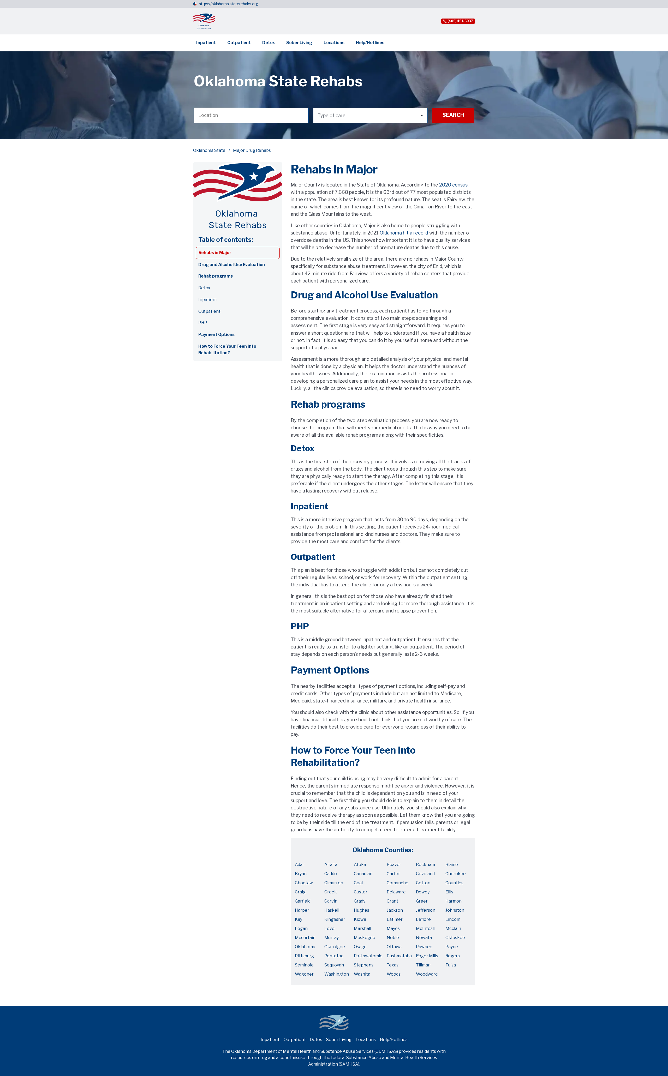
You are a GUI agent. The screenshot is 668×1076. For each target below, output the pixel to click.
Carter (393, 873)
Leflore (423, 919)
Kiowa (360, 919)
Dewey (423, 891)
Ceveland (425, 873)
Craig (300, 891)
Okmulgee (334, 946)
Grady (359, 901)
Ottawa (394, 946)
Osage (360, 946)
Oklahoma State (209, 150)
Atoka (360, 864)
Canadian (363, 873)
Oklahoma (305, 946)
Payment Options (216, 334)
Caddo (330, 873)
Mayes (393, 928)
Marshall (362, 928)
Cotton (423, 882)
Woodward (427, 974)
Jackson (395, 910)
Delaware (396, 891)
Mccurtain (305, 937)
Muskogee (364, 937)
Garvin (330, 901)
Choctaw (304, 882)
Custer (360, 891)
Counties (454, 882)
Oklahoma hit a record (404, 233)
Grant (392, 901)
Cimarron (333, 882)
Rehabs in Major (215, 252)
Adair (300, 864)
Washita (362, 974)
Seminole (304, 965)
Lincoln (452, 919)
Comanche (397, 882)
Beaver (394, 864)
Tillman (423, 965)
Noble (393, 937)
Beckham (425, 864)
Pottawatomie (368, 955)
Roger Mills (427, 955)
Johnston (454, 910)
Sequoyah (334, 965)
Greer (422, 901)
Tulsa (450, 965)
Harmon (453, 901)
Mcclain (453, 928)
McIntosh (425, 928)
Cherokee (455, 873)
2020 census (453, 185)
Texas (392, 965)
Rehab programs (215, 276)
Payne (451, 946)
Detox (268, 42)
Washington (336, 974)
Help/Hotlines (370, 42)
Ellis (449, 891)
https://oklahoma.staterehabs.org (228, 4)
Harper (302, 910)
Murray (331, 937)
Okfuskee (455, 937)
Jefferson (425, 910)
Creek (330, 891)
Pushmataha (399, 955)
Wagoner (304, 974)
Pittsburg (304, 955)
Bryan (301, 873)
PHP (202, 322)
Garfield (303, 901)
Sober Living (299, 42)
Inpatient (206, 42)
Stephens (363, 965)
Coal (358, 882)
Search (453, 115)
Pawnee (424, 946)
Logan (301, 928)
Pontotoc (333, 955)
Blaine (451, 864)
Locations (334, 42)
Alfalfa (330, 864)
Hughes (361, 910)
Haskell (331, 910)
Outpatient (239, 42)
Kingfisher (334, 919)
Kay (298, 919)
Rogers (452, 955)
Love (329, 928)
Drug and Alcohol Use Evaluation (231, 264)
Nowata (424, 937)
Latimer (395, 919)
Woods (394, 974)
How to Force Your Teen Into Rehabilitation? (227, 349)
